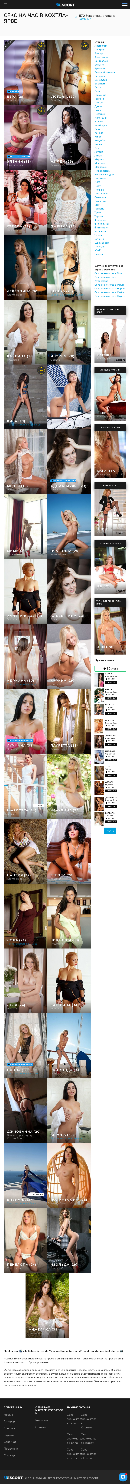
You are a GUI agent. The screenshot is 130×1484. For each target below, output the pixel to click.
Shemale (9, 1428)
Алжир (98, 53)
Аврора (109, 782)
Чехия (98, 235)
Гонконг (99, 99)
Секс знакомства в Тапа (108, 273)
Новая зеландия (104, 174)
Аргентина (101, 57)
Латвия (98, 152)
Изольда (110, 751)
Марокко (99, 159)
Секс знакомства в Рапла (109, 285)
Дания (98, 106)
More (110, 830)
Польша (99, 189)
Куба (97, 148)
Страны (9, 1435)
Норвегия (100, 178)
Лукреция (110, 735)
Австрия (99, 49)
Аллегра (109, 720)
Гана (97, 91)
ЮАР (97, 250)
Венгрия (99, 76)
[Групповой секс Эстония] (25, 202)
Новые (8, 1415)
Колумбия (100, 140)
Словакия (100, 197)
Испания (99, 114)
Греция (98, 102)
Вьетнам (99, 83)
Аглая (108, 766)
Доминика (111, 797)
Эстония (85, 19)
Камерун (99, 129)
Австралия (100, 46)
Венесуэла (100, 80)
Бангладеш (101, 61)
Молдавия (100, 167)
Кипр (97, 136)
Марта (108, 689)
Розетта (109, 704)
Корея (98, 144)
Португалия (101, 193)
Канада (98, 133)
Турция (98, 216)
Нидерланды (102, 171)
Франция (100, 220)
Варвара (109, 813)
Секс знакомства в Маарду (89, 1438)
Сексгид (9, 1455)
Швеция (99, 246)
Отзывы (40, 1427)
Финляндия (101, 227)
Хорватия (100, 231)
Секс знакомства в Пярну (109, 296)
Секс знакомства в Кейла (109, 292)
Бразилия (100, 68)
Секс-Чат (10, 1442)
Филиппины (101, 224)
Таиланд (99, 208)
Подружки (11, 1449)
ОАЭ (97, 182)
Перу (97, 186)
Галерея (9, 1421)
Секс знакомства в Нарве (109, 288)
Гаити (97, 87)
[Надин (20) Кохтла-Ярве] (25, 72)
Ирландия (100, 118)
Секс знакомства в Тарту (75, 1454)
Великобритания (104, 72)
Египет (98, 110)
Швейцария (101, 243)
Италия (98, 121)
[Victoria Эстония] (69, 72)
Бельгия (99, 64)
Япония (98, 254)
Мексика (99, 163)
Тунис (97, 212)
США (97, 205)
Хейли (108, 674)
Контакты (42, 1420)
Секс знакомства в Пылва (89, 1454)
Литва (98, 155)
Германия (100, 95)
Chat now (111, 683)
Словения (100, 201)
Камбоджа (100, 125)
